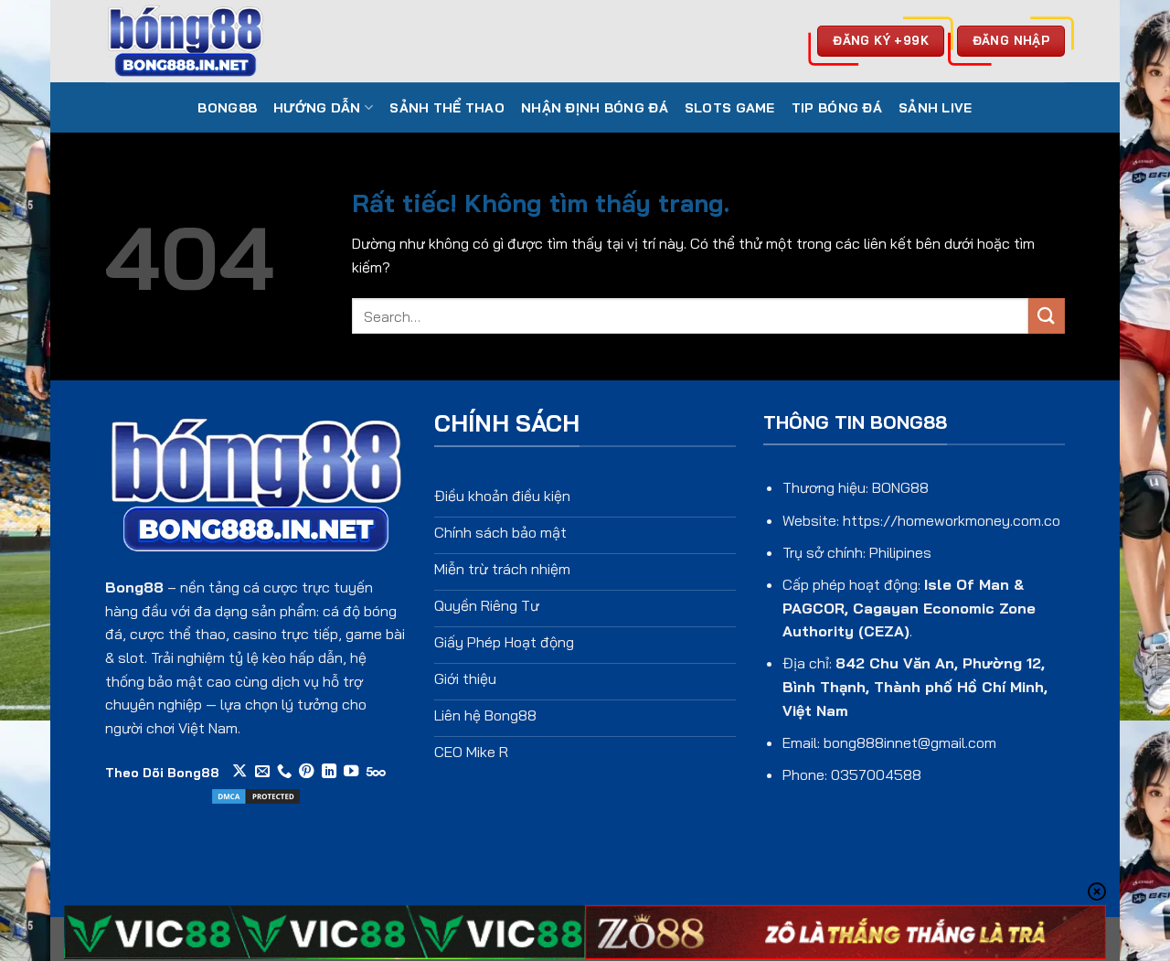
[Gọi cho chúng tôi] (284, 771)
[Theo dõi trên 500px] (376, 771)
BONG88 (227, 108)
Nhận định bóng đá (594, 108)
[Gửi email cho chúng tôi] (262, 771)
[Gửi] (1046, 316)
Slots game (730, 108)
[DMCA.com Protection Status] (256, 794)
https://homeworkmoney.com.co (951, 520)
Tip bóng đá (837, 108)
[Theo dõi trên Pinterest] (306, 771)
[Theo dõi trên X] (239, 771)
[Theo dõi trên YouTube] (351, 771)
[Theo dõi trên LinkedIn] (329, 771)
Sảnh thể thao (447, 108)
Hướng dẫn (317, 108)
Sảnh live (936, 108)
